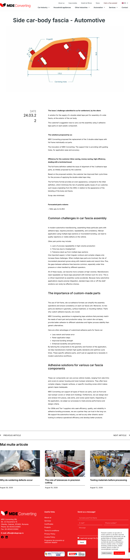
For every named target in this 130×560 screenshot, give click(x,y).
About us (61, 3)
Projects (47, 527)
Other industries (81, 7)
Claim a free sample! (110, 3)
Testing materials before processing (108, 480)
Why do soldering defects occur (16, 480)
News (98, 3)
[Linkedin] (6, 537)
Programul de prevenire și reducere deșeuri (54, 541)
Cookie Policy (49, 537)
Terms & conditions (51, 531)
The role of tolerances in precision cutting (62, 481)
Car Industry (42, 7)
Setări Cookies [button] (106, 553)
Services (112, 7)
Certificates (48, 524)
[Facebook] (2, 537)
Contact (125, 7)
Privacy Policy (49, 534)
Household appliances (62, 7)
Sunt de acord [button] (119, 553)
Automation (98, 7)
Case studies (72, 3)
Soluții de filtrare (86, 3)
